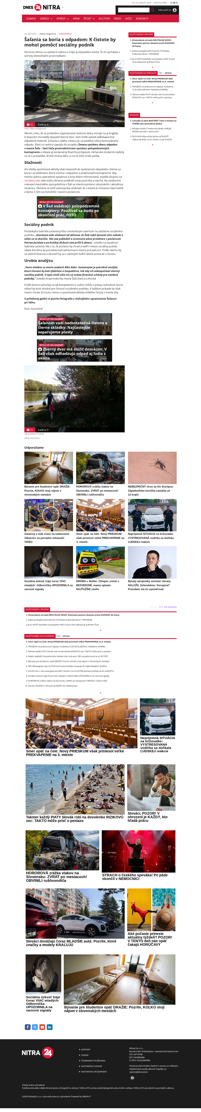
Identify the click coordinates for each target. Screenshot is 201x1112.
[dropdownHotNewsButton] (152, 145)
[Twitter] (35, 1027)
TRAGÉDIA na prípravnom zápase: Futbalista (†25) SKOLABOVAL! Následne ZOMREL (152, 88)
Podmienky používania (93, 1060)
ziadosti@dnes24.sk (138, 1072)
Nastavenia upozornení (94, 1071)
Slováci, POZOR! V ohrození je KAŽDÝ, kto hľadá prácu (52, 685)
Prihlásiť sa (164, 10)
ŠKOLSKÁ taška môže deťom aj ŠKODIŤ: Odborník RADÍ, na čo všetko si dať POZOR (152, 138)
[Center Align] (152, 10)
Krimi (76, 18)
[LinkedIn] (49, 1027)
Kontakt (85, 1049)
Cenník (85, 1055)
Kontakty (142, 18)
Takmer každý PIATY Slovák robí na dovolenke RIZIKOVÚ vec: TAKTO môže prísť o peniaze (153, 96)
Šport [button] (88, 18)
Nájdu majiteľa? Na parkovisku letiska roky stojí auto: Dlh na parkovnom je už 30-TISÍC (68, 656)
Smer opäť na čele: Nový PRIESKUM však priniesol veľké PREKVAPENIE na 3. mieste (153, 80)
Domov (31, 18)
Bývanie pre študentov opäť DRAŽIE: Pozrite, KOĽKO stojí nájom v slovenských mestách (68, 661)
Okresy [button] (45, 18)
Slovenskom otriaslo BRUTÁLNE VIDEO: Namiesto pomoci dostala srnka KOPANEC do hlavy (153, 43)
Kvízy (128, 18)
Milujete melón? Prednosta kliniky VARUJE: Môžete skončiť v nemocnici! (151, 130)
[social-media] (131, 1078)
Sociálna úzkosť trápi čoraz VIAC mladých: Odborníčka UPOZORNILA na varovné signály (68, 675)
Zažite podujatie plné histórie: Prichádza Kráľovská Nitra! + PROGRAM (150, 52)
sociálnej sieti (32, 180)
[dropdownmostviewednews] (152, 67)
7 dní (160, 72)
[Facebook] (27, 1027)
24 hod (168, 72)
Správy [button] (62, 18)
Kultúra (104, 18)
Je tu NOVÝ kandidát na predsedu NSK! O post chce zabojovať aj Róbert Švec (153, 60)
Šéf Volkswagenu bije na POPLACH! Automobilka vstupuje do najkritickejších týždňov (67, 666)
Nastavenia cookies (91, 1066)
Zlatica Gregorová (47, 33)
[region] (62, 7)
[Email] (42, 1027)
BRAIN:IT (87, 1096)
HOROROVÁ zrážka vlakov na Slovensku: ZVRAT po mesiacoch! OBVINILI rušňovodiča (67, 680)
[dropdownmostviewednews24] (152, 103)
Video (117, 18)
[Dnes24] (52, 7)
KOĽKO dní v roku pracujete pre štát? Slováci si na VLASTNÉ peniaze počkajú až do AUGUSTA (71, 671)
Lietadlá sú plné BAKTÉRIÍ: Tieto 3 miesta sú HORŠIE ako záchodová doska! (154, 122)
